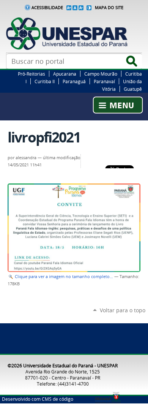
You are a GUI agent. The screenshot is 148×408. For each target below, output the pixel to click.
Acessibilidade (47, 7)
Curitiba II (45, 81)
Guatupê (133, 89)
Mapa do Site (109, 7)
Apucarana (64, 74)
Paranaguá (74, 81)
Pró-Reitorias (31, 74)
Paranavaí (104, 81)
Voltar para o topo (122, 310)
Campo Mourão (100, 74)
